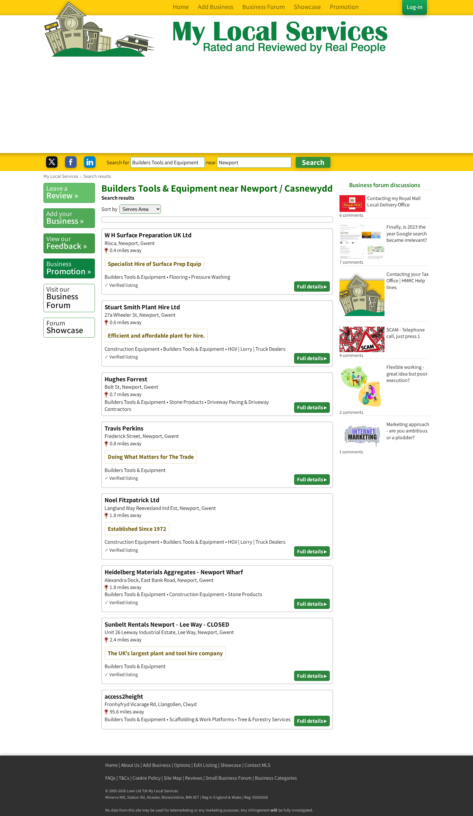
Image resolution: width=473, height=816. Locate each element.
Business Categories (276, 778)
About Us (130, 765)
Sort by (109, 209)
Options (182, 765)
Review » (62, 192)
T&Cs (124, 778)
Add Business (157, 765)
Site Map (173, 778)
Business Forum (62, 298)
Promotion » (68, 268)
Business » (65, 217)
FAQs (110, 778)
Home (111, 765)
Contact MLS (257, 765)
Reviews (193, 778)
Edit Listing (205, 765)
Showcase (64, 327)
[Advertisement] (236, 105)
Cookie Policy (147, 778)
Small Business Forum (229, 778)
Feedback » (66, 242)
